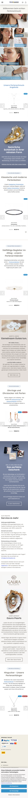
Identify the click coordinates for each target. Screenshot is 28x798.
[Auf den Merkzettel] (26, 232)
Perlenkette (14, 224)
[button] (2, 105)
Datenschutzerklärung (6, 783)
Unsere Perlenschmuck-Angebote (14, 86)
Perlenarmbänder (14, 262)
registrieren (4, 565)
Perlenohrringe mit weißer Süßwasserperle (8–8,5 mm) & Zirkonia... (14, 426)
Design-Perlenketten (13, 188)
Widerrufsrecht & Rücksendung (10, 767)
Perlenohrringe (16, 399)
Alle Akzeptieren (14, 786)
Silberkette (14, 107)
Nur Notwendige (14, 791)
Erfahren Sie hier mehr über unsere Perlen (14, 164)
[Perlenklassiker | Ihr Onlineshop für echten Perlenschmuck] (14, 2)
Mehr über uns (14, 375)
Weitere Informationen (14, 795)
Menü (2, 2)
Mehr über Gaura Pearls (14, 659)
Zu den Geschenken (14, 503)
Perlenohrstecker (12, 401)
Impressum (5, 765)
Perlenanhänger (8, 681)
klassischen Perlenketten (16, 184)
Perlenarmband (14, 300)
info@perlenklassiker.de (8, 558)
